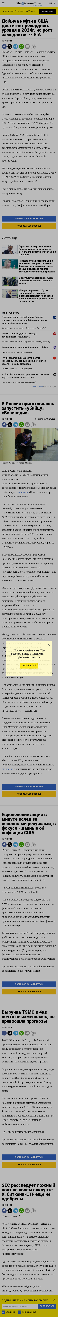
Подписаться (29, 667)
